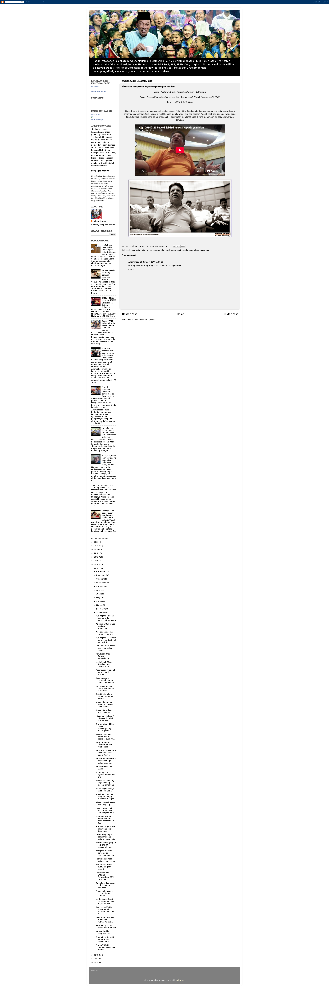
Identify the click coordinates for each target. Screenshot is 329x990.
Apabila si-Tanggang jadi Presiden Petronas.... (106, 885)
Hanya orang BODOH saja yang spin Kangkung (105, 828)
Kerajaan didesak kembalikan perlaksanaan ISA (105, 852)
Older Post (231, 314)
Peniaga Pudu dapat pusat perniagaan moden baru (108, 514)
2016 (96, 560)
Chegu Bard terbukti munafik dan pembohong (105, 939)
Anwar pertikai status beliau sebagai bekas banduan (106, 760)
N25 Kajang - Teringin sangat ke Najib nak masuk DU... (106, 640)
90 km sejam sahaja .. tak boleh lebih (106, 789)
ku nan (165, 250)
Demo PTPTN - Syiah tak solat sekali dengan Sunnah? (109, 324)
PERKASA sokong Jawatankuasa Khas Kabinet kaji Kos (105, 819)
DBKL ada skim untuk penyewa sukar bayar (105, 647)
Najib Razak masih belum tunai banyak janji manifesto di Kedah (109, 432)
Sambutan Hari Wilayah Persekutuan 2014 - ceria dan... (105, 876)
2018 (96, 553)
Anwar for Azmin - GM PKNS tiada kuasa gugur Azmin (106, 752)
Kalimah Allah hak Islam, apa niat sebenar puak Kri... (105, 736)
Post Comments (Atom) (145, 319)
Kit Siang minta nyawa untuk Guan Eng (105, 774)
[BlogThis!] (177, 246)
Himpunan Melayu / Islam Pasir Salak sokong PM (105, 718)
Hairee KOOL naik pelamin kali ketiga (105, 860)
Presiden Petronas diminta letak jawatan (104, 893)
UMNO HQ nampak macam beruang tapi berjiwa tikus (105, 810)
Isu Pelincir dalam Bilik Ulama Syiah (107, 247)
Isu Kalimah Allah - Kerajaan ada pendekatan (104, 664)
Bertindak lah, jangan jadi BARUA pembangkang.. (106, 844)
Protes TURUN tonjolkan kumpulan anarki (106, 947)
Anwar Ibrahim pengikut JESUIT (104, 932)
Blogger (181, 980)
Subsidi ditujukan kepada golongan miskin (105, 696)
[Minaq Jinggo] (92, 117)
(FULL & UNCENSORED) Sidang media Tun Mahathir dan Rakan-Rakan (103, 487)
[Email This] (174, 246)
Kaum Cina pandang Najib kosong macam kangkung (105, 782)
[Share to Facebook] (181, 246)
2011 (96, 962)
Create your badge (97, 119)
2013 (96, 955)
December (101, 571)
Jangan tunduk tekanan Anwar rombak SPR (104, 744)
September (101, 582)
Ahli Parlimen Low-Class (104, 767)
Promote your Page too (98, 91)
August (100, 586)
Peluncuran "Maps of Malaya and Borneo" (105, 672)
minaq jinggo (100, 221)
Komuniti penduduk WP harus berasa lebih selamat (104, 704)
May (98, 597)
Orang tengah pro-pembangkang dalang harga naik (105, 836)
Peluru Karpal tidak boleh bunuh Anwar (106, 926)
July (98, 590)
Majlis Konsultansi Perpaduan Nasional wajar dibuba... (106, 901)
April (98, 601)
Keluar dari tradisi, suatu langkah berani (104, 866)
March (99, 605)
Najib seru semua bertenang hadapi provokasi (105, 688)
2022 (96, 542)
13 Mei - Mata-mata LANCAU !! (109, 299)
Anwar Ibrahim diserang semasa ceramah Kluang (108, 274)
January (100, 612)
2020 (96, 549)
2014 (96, 568)
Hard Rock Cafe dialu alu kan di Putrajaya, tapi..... (105, 919)
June (98, 594)
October (100, 579)
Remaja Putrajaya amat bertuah (104, 711)
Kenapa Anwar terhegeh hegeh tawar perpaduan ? (105, 680)
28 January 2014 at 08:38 (151, 262)
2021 (96, 545)
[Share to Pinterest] (184, 246)
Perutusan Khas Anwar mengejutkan (103, 656)
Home (180, 314)
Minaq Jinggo (95, 114)
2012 (96, 958)
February (100, 609)
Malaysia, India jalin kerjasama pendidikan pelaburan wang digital (109, 460)
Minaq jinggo (95, 86)
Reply (131, 269)
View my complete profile (103, 224)
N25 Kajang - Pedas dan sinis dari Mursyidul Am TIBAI (106, 618)
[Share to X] (179, 246)
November (101, 575)
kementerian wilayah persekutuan (145, 250)
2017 (96, 557)
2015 (96, 564)
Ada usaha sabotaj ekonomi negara (104, 633)
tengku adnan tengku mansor (195, 250)
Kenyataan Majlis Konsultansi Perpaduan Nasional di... (106, 910)
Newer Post (129, 314)
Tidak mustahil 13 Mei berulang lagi (106, 803)
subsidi (177, 250)
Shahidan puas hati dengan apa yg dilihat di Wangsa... (105, 796)
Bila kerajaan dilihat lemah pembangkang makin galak (105, 727)
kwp (171, 250)
